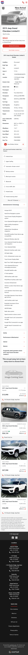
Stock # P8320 (5, 461)
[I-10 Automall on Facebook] (12, 537)
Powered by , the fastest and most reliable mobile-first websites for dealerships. (14, 646)
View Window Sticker (12, 144)
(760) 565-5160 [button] (15, 570)
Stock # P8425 (5, 386)
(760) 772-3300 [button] (15, 561)
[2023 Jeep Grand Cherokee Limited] (14, 488)
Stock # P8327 (5, 499)
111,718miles (22, 390)
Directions (14, 617)
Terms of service (14, 634)
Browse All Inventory (14, 46)
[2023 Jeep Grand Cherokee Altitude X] (14, 412)
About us (14, 613)
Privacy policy (14, 630)
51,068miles (22, 466)
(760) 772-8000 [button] (15, 589)
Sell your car (14, 622)
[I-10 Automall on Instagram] (16, 537)
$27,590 (5, 470)
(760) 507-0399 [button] (15, 580)
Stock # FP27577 (6, 424)
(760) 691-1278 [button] (15, 598)
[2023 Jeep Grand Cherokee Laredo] (14, 450)
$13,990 (5, 395)
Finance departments (14, 626)
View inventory (14, 609)
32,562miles (22, 428)
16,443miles (22, 503)
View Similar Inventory (14, 50)
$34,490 (5, 508)
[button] (23, 2)
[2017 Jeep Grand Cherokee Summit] (14, 374)
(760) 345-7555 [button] (15, 552)
